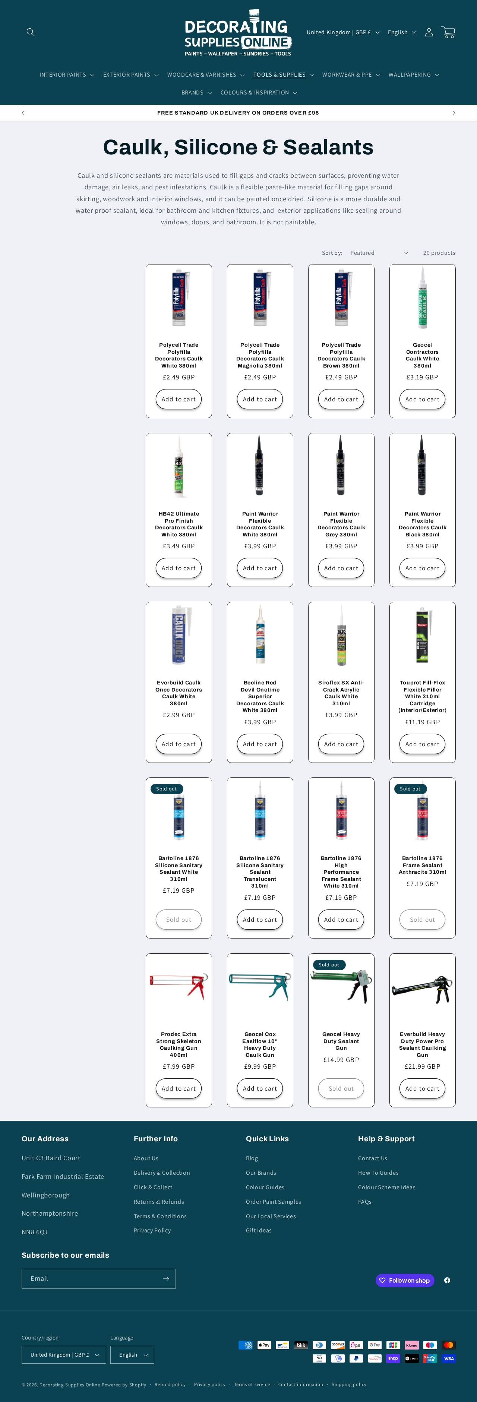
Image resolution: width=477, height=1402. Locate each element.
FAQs (365, 1202)
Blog (252, 1158)
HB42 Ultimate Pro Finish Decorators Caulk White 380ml (179, 524)
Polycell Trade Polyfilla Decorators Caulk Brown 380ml (341, 355)
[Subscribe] (166, 1279)
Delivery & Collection (162, 1173)
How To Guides (378, 1173)
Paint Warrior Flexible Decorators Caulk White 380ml (260, 524)
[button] (31, 32)
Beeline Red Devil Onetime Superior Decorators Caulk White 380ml (260, 696)
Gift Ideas (259, 1230)
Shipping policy (349, 1384)
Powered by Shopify (124, 1385)
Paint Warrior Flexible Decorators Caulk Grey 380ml (341, 524)
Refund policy (170, 1384)
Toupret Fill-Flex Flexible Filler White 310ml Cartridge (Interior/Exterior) (422, 696)
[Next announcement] (454, 113)
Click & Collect (153, 1187)
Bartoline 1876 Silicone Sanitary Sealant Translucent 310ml (260, 872)
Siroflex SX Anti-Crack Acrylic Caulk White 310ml (341, 692)
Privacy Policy (152, 1230)
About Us (146, 1158)
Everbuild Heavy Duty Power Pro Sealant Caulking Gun (422, 1044)
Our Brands (261, 1173)
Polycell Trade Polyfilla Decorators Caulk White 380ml (179, 355)
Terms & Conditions (160, 1216)
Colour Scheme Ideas (387, 1187)
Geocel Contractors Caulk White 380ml (422, 355)
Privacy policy (209, 1384)
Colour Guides (265, 1187)
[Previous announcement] (23, 113)
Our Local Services (271, 1216)
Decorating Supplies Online (70, 1385)
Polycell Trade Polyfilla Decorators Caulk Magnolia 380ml (260, 355)
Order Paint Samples (273, 1202)
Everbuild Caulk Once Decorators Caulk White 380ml (178, 692)
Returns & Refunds (159, 1202)
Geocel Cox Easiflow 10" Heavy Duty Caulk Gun (260, 1044)
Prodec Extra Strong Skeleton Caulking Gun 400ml (178, 1044)
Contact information (300, 1384)
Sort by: (332, 253)
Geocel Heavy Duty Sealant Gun (341, 1041)
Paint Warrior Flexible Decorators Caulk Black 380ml (422, 524)
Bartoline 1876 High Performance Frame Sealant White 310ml (341, 872)
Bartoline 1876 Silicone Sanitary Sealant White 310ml (178, 868)
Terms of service (252, 1384)
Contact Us (373, 1158)
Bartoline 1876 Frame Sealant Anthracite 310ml (422, 865)
